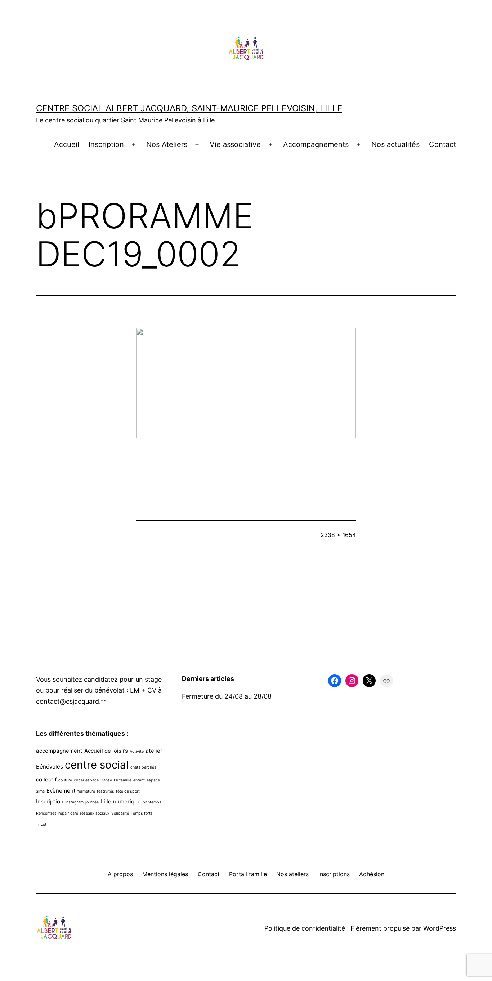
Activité (137, 751)
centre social (97, 764)
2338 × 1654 (338, 534)
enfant (139, 780)
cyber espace (86, 780)
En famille (122, 780)
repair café (68, 813)
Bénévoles (49, 766)
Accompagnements (316, 144)
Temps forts (142, 813)
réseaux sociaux (94, 813)
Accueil (66, 144)
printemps (152, 802)
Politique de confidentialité (304, 928)
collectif (46, 779)
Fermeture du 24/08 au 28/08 (227, 696)
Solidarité (120, 813)
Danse (106, 780)
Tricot (41, 824)
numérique (127, 801)
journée (92, 802)
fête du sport (128, 791)
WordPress (439, 928)
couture (65, 780)
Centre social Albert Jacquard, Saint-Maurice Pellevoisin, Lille (189, 108)
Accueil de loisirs (106, 750)
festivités (105, 791)
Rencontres (46, 813)
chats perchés (143, 767)
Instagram (74, 802)
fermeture (86, 791)
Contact (442, 144)
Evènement (61, 790)
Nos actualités (395, 144)
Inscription (106, 144)
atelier (154, 750)
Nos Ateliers (166, 144)
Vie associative (235, 144)
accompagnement (59, 750)
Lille (105, 801)
